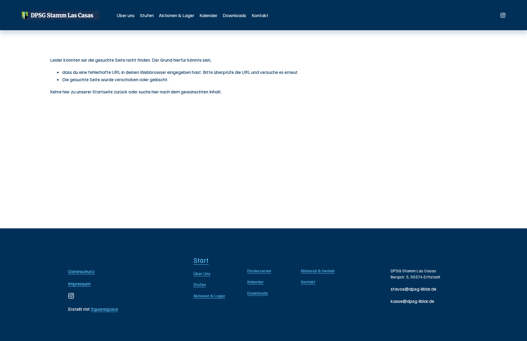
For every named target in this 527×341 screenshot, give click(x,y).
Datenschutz (81, 271)
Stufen (147, 15)
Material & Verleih (318, 270)
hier (66, 92)
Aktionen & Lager (176, 15)
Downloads (234, 15)
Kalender (208, 15)
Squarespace (104, 309)
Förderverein (259, 270)
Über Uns (201, 273)
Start (201, 260)
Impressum (79, 284)
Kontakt (260, 15)
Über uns (125, 15)
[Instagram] (503, 15)
